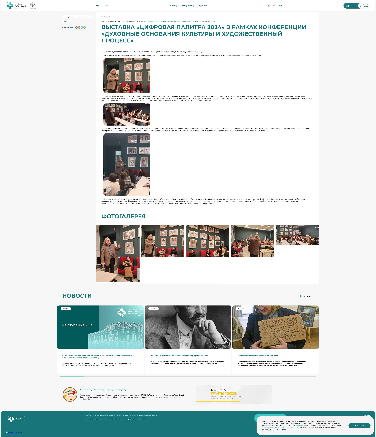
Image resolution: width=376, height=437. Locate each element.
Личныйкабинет (366, 5)
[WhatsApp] (84, 27)
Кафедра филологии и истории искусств (77, 17)
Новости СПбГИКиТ (114, 21)
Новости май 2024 (133, 21)
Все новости (308, 296)
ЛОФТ (66, 21)
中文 (106, 6)
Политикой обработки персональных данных (280, 427)
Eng (102, 6)
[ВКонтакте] (76, 27)
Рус (97, 6)
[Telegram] (82, 27)
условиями (300, 426)
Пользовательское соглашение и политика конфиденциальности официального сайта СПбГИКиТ (116, 419)
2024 (123, 21)
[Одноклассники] (79, 27)
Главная (103, 21)
